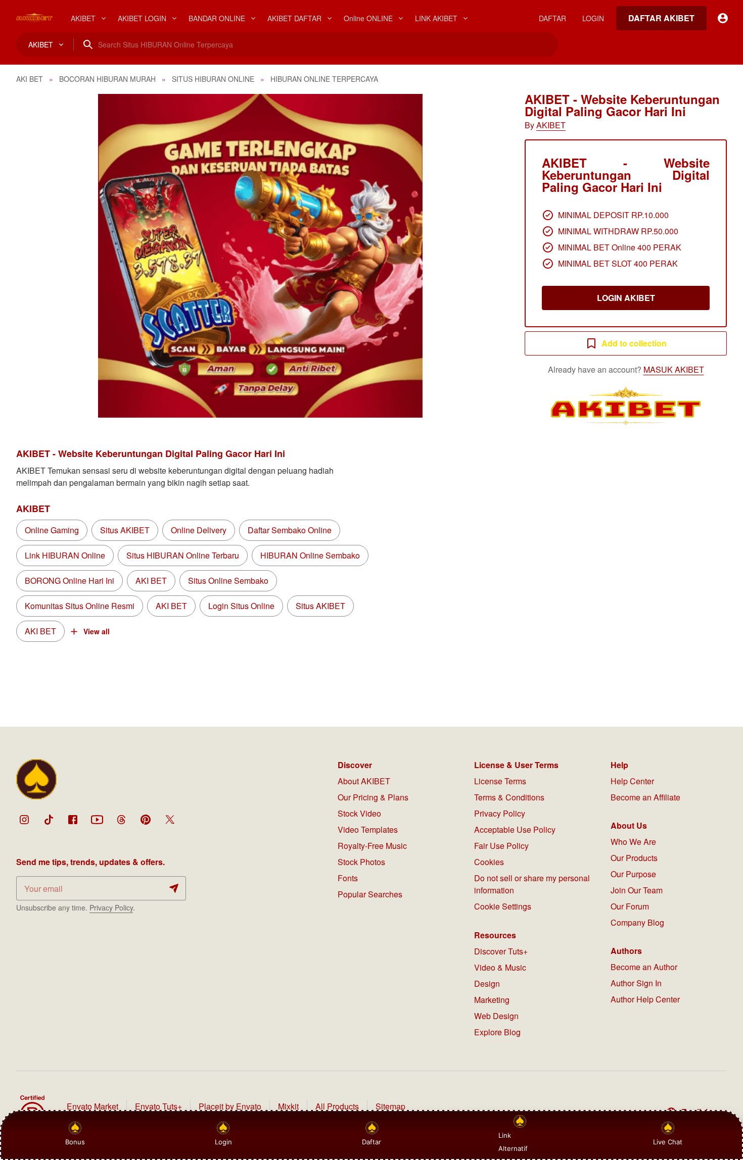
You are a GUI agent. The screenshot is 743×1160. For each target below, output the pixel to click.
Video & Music (500, 967)
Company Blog (637, 922)
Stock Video (359, 813)
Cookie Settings (502, 906)
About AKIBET (364, 781)
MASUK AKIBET (673, 369)
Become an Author (644, 967)
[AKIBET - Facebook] (73, 820)
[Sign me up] (174, 888)
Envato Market (92, 1106)
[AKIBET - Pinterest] (145, 820)
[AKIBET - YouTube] (97, 820)
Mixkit (288, 1106)
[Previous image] (37, 256)
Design (487, 983)
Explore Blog (497, 1032)
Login (223, 1142)
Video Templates (368, 829)
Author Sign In (636, 983)
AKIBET (551, 125)
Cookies (489, 862)
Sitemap (390, 1106)
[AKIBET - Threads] (121, 820)
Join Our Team (637, 890)
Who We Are (633, 841)
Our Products (634, 858)
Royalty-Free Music (372, 845)
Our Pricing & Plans (373, 797)
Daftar (373, 1142)
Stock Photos (361, 862)
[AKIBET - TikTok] (48, 820)
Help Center (632, 781)
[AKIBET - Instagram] (24, 820)
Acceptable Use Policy (514, 829)
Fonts (348, 878)
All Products (337, 1106)
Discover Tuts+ (501, 951)
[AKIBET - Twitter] (170, 820)
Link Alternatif (513, 1141)
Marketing (491, 999)
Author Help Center (645, 999)
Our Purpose (633, 874)
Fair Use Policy (501, 845)
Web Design (496, 1016)
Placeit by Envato (230, 1106)
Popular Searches (370, 894)
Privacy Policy (111, 907)
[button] (260, 256)
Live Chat (667, 1142)
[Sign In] (723, 18)
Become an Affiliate (645, 797)
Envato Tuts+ (158, 1106)
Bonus (75, 1142)
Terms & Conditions (509, 797)
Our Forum (630, 906)
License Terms (500, 781)
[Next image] (483, 256)
